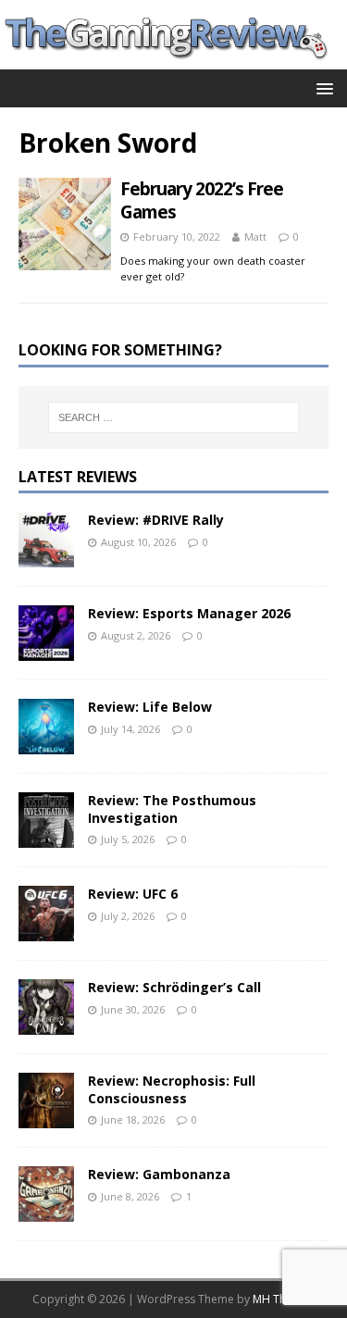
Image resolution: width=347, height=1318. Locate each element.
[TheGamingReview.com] (173, 59)
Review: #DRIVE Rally (156, 519)
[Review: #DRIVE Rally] (46, 557)
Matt (255, 236)
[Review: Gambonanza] (46, 1211)
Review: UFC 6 (133, 893)
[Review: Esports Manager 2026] (46, 650)
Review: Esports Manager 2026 (189, 613)
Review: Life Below (150, 706)
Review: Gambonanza (159, 1174)
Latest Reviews (78, 476)
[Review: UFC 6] (46, 930)
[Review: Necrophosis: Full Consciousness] (46, 1117)
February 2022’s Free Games (201, 200)
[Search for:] (174, 417)
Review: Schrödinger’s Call (174, 987)
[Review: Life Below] (46, 743)
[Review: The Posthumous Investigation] (46, 837)
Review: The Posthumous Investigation (172, 808)
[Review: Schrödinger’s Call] (46, 1024)
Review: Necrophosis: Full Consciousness (171, 1089)
